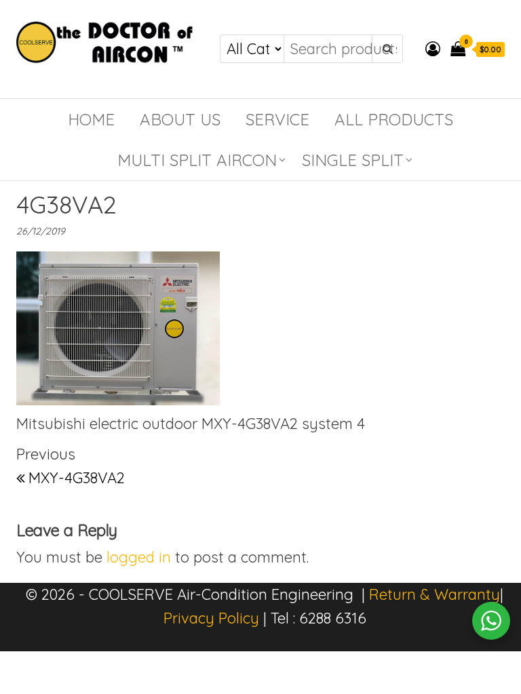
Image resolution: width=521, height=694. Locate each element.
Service (277, 119)
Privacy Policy (211, 618)
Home (91, 119)
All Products (393, 119)
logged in (139, 557)
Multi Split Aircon (197, 160)
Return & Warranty (434, 594)
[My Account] (432, 48)
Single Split (353, 160)
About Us (180, 119)
